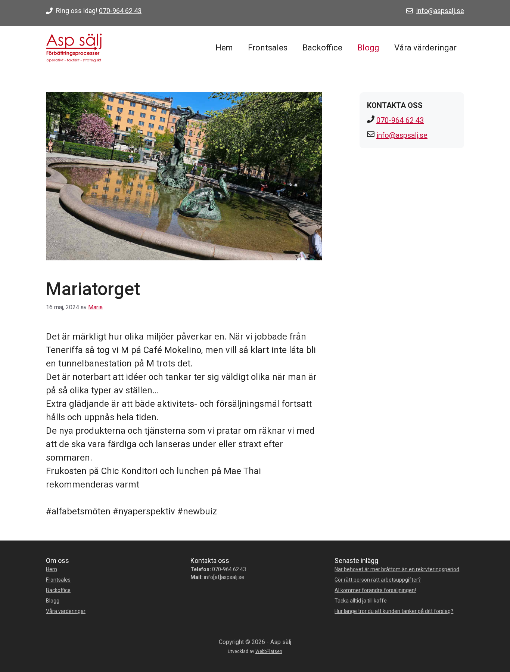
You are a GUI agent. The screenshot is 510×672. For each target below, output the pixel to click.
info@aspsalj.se (440, 11)
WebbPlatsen (268, 651)
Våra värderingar (425, 47)
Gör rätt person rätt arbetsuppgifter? (378, 580)
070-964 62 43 (120, 11)
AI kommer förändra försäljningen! (375, 590)
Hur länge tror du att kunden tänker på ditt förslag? (394, 611)
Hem (224, 47)
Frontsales (267, 47)
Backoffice (322, 47)
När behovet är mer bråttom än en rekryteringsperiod (397, 569)
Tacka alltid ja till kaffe (361, 601)
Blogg (368, 47)
